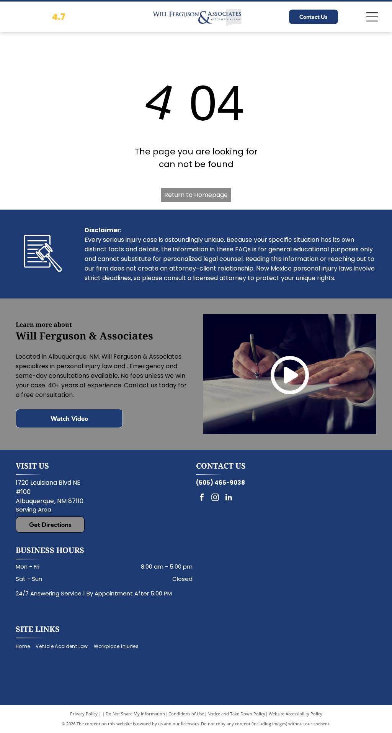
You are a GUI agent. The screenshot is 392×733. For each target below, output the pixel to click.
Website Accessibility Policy (295, 714)
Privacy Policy (84, 714)
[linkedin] (228, 498)
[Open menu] (372, 17)
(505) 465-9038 (220, 483)
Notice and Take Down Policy (236, 714)
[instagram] (215, 498)
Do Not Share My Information (135, 714)
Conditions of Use (186, 714)
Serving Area (33, 509)
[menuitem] (26, 646)
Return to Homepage (196, 194)
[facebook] (201, 498)
